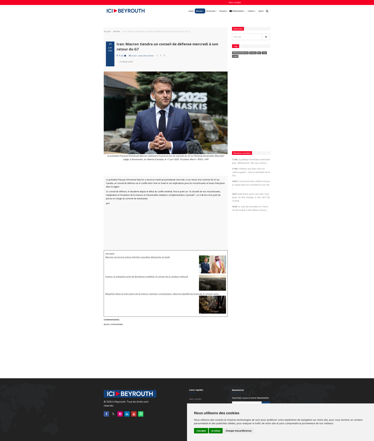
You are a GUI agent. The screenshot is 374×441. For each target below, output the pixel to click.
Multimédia (238, 11)
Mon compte (235, 2)
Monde (199, 11)
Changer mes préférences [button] (239, 430)
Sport (261, 11)
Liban (191, 11)
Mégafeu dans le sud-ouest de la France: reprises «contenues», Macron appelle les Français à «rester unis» (162, 293)
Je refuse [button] (215, 430)
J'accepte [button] (201, 430)
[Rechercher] (266, 36)
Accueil (107, 31)
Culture (251, 11)
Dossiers (223, 11)
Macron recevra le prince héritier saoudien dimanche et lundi (137, 257)
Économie (210, 11)
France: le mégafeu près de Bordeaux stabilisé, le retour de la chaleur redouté (146, 276)
